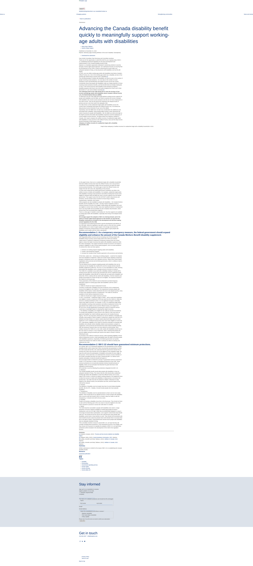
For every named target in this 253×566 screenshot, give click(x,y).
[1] (107, 76)
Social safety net (86, 470)
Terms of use (85, 558)
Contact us (104, 11)
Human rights (85, 466)
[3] (100, 121)
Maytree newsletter (87, 513)
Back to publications (85, 18)
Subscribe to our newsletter (94, 11)
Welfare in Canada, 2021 (111, 439)
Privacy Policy (85, 556)
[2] (103, 90)
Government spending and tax (90, 465)
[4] (89, 307)
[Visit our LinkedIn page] (82, 542)
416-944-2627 (82, 536)
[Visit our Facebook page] (80, 542)
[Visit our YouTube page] (85, 542)
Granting (84, 11)
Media (80, 11)
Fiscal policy (85, 463)
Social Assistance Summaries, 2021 (102, 437)
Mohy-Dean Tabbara (87, 46)
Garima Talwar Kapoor (87, 48)
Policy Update (85, 516)
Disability (84, 461)
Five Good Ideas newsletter (89, 515)
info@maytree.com (92, 536)
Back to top (82, 561)
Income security (86, 468)
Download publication (84, 453)
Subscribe (82, 521)
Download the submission (88, 55)
